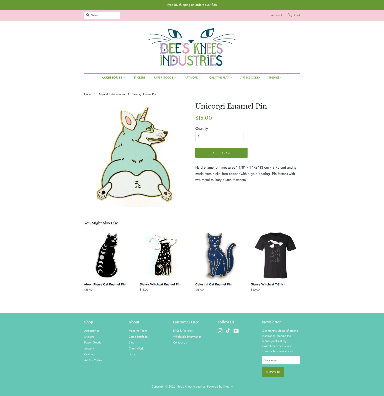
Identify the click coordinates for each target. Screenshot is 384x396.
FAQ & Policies (182, 330)
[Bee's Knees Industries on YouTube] (236, 331)
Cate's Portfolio (138, 336)
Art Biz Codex (250, 77)
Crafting (89, 354)
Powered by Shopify (220, 386)
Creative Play (219, 77)
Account (276, 15)
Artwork (192, 77)
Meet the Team (138, 330)
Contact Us (180, 342)
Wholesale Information (187, 336)
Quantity (201, 128)
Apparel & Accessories (112, 94)
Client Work (136, 348)
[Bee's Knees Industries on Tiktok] (228, 331)
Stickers (139, 77)
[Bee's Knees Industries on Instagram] (220, 331)
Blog (131, 342)
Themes (274, 77)
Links (132, 354)
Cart (297, 15)
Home (87, 94)
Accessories (112, 77)
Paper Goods (164, 77)
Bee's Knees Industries (191, 386)
